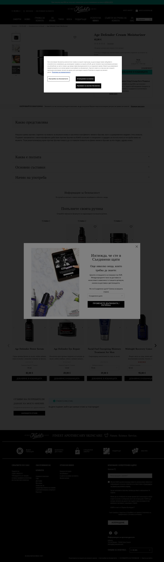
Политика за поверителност (61, 72)
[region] (83, 74)
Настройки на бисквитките (58, 79)
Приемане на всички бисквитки (88, 86)
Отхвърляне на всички (85, 79)
